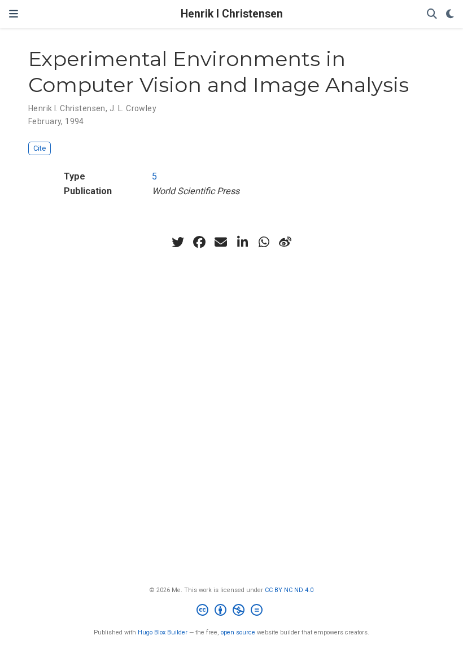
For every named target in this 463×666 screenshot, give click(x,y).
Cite (39, 148)
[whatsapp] (263, 242)
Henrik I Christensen (232, 13)
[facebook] (199, 242)
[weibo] (285, 242)
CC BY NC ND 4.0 (289, 590)
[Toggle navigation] (13, 14)
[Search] (432, 14)
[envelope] (220, 242)
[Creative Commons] (231, 611)
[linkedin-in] (242, 242)
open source (238, 632)
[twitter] (177, 242)
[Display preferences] (450, 14)
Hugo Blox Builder (162, 632)
